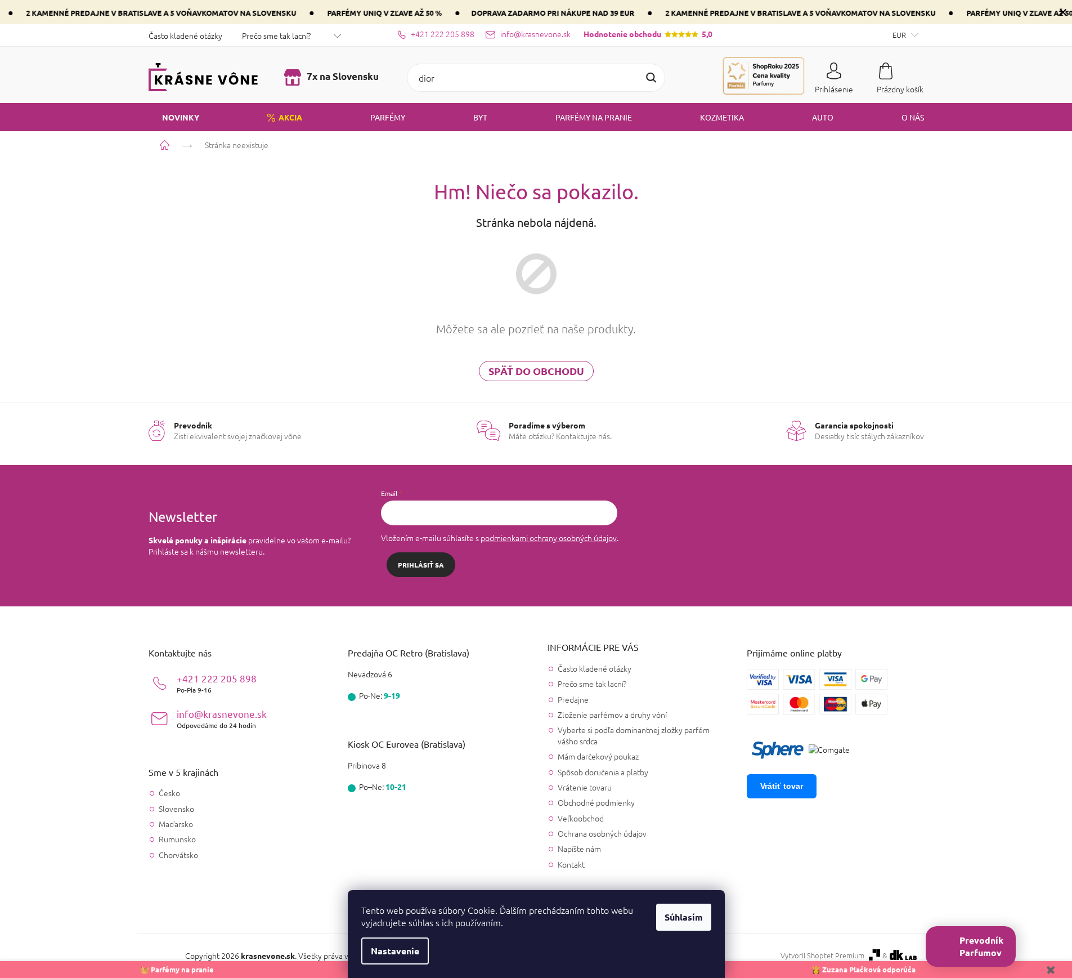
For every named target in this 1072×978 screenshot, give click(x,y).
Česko (169, 793)
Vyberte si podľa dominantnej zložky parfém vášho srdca (634, 735)
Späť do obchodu (536, 370)
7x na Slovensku (341, 76)
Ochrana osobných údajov (602, 833)
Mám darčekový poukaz (598, 756)
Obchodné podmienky (596, 802)
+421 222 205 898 (217, 683)
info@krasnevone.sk (222, 719)
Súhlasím (684, 917)
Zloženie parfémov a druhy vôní (612, 714)
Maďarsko (176, 824)
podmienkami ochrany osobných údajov (549, 537)
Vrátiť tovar (781, 786)
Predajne (573, 699)
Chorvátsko (178, 855)
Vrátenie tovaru (585, 787)
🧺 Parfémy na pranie (177, 969)
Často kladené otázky (185, 35)
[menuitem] (173, 117)
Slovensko (176, 808)
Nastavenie (395, 951)
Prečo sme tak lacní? (276, 35)
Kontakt (571, 864)
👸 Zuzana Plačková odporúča (863, 969)
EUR (900, 34)
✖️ (1050, 969)
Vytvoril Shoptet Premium (822, 955)
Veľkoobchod (581, 818)
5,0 (648, 34)
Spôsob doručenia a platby (603, 772)
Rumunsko (177, 839)
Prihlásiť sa (421, 564)
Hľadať (651, 77)
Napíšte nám (579, 848)
